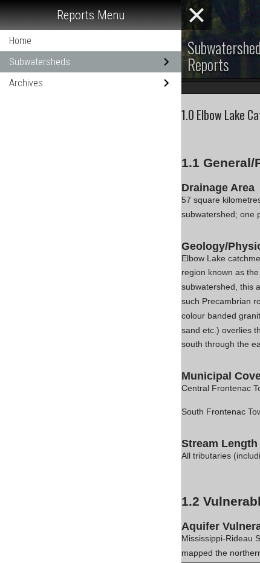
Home (20, 40)
